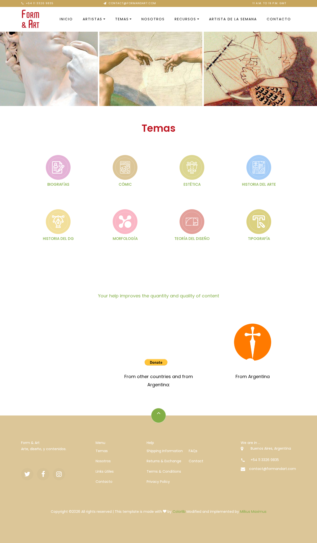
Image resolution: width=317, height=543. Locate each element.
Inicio (66, 19)
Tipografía (259, 238)
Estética (192, 184)
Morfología (125, 238)
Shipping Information (165, 450)
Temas (122, 19)
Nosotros (153, 19)
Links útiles (105, 471)
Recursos (185, 19)
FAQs (193, 450)
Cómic (125, 184)
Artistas (92, 19)
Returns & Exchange (164, 461)
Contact (196, 461)
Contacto (279, 19)
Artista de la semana (233, 19)
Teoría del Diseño (192, 238)
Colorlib (179, 511)
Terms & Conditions (164, 471)
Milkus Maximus (253, 511)
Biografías (58, 184)
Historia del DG (58, 238)
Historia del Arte (259, 184)
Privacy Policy (158, 481)
